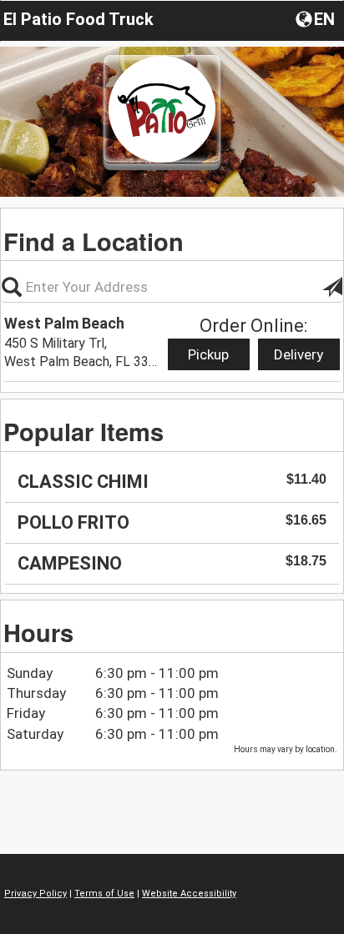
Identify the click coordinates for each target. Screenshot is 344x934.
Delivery (298, 354)
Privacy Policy (35, 893)
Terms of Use (104, 893)
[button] (317, 18)
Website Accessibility (189, 893)
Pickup (208, 354)
